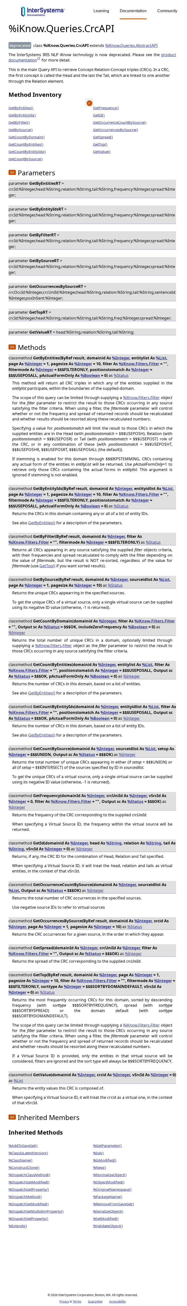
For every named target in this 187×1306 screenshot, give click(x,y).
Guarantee (95, 1301)
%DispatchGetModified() (29, 1182)
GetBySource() (21, 129)
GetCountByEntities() (26, 144)
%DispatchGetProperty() (29, 1189)
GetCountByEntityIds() (27, 151)
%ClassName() (20, 1160)
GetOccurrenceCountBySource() (119, 122)
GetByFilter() (19, 122)
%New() (99, 1167)
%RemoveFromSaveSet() (113, 1203)
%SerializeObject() (108, 1211)
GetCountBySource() (26, 158)
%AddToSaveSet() (23, 1145)
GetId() (99, 115)
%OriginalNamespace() (112, 1189)
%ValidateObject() (108, 1225)
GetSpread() (103, 136)
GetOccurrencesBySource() (115, 129)
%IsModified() (104, 1160)
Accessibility (117, 1301)
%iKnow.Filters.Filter (139, 363)
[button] (12, 172)
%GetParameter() (107, 1145)
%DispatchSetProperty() (28, 1218)
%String (114, 843)
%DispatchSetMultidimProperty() (36, 1211)
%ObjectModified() (108, 1182)
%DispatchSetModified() (29, 1203)
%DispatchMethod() (25, 1196)
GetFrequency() (106, 107)
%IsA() (98, 1152)
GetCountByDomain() (27, 136)
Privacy (64, 1301)
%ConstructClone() (24, 1167)
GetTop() (100, 144)
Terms (77, 1301)
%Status (121, 375)
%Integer (120, 358)
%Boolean (90, 375)
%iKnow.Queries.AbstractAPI (131, 45)
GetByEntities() (21, 107)
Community (167, 11)
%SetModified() (106, 1218)
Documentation (133, 11)
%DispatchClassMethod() (29, 1174)
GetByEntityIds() (22, 115)
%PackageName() (107, 1196)
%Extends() (18, 1225)
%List (161, 358)
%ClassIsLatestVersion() (28, 1152)
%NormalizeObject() (110, 1174)
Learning (101, 11)
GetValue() (102, 151)
